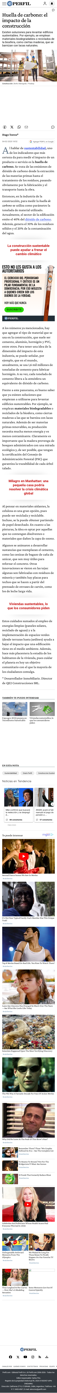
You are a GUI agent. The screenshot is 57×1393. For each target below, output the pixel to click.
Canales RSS (7, 1366)
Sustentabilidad (11, 773)
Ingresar (45, 3)
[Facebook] (10, 1357)
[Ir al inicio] (19, 3)
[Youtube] (25, 1357)
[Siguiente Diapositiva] (52, 804)
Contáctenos (32, 1366)
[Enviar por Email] (26, 127)
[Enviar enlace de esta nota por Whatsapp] (19, 127)
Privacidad (43, 1366)
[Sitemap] (46, 1357)
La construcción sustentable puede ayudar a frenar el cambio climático (28, 250)
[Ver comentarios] (53, 10)
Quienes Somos (19, 1366)
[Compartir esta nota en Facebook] (4, 127)
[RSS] (40, 1357)
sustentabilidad (35, 148)
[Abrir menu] (4, 3)
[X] (17, 1357)
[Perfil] (28, 1350)
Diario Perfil (27, 773)
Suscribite (14, 309)
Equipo (52, 1366)
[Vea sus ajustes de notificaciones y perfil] (52, 3)
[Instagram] (32, 1357)
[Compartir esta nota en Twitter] (11, 127)
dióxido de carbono (38, 219)
